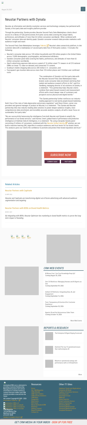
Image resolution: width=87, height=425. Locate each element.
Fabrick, (43, 45)
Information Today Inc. (10, 400)
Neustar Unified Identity (56, 123)
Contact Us (34, 412)
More (80, 375)
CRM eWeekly (35, 392)
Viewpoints (35, 399)
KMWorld (62, 397)
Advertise (34, 407)
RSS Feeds (34, 403)
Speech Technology (65, 403)
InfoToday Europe (64, 396)
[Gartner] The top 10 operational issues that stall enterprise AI (67, 348)
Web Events (35, 401)
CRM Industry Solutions (38, 396)
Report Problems (36, 410)
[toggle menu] (83, 9)
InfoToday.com (64, 394)
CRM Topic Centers (37, 394)
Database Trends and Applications (70, 388)
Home (33, 388)
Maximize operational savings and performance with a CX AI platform (66, 362)
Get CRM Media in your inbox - (43, 422)
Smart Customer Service (67, 401)
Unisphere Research (65, 410)
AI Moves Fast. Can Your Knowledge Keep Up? (60, 273)
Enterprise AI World (65, 390)
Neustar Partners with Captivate (18, 190)
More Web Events (76, 321)
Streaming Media (64, 405)
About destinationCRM (38, 405)
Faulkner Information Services (68, 392)
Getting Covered (36, 408)
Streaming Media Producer (67, 408)
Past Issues (68, 162)
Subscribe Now (60, 155)
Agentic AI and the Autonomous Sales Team (59, 312)
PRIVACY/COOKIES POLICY (11, 417)
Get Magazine (37, 390)
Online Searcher (64, 399)
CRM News (34, 397)
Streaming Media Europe (67, 407)
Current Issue (52, 162)
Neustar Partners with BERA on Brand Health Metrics (27, 208)
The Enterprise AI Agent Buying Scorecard (68, 333)
